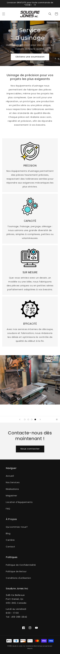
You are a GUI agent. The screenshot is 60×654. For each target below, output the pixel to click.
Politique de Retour (16, 571)
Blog (8, 533)
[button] (3, 14)
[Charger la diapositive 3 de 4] (31, 419)
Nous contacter (30, 448)
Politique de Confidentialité (21, 564)
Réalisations (12, 489)
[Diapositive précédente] (20, 419)
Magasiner (11, 495)
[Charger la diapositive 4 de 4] (35, 419)
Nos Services (13, 482)
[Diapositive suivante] (40, 419)
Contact (10, 546)
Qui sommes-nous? (17, 526)
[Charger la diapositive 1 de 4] (25, 419)
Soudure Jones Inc (19, 646)
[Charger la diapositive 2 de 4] (28, 419)
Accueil (10, 475)
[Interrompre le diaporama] (57, 419)
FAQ (8, 508)
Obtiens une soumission (30, 56)
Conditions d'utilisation (18, 578)
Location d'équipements (19, 502)
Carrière (10, 540)
